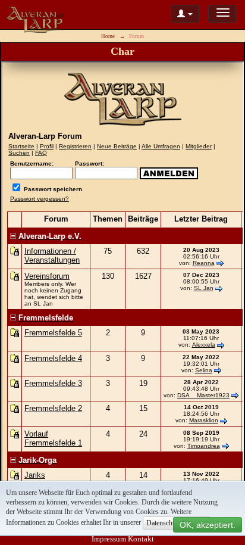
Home (108, 36)
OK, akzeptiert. (207, 525)
